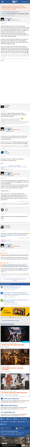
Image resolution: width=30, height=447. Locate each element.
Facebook (24, 419)
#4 (28, 156)
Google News (5, 421)
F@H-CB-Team (18, 165)
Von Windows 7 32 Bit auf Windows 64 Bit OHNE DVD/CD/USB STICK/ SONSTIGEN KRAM (16, 293)
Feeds (3, 419)
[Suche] (29, 1)
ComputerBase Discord (6, 9)
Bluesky (17, 419)
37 (3, 371)
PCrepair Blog (17, 120)
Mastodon (22, 421)
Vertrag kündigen (4, 434)
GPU (9, 169)
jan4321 (5, 288)
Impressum (3, 432)
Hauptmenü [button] (2, 2)
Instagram (14, 421)
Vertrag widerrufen (20, 432)
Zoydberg (5, 295)
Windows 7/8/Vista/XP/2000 (12, 288)
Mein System (11, 165)
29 (3, 394)
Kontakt (7, 432)
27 (3, 347)
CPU (12, 169)
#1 (28, 23)
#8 (28, 250)
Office (15, 166)
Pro (9, 20)
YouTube (4, 424)
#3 (28, 133)
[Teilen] (27, 24)
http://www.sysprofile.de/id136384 (7, 120)
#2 (28, 110)
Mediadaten (12, 432)
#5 (28, 178)
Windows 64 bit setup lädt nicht (12, 287)
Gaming (4, 166)
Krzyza (5, 303)
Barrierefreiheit (12, 434)
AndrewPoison (5, 15)
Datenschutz (18, 434)
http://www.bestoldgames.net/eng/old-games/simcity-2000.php (15, 266)
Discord (10, 419)
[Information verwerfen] (28, 6)
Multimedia (10, 166)
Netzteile (19, 166)
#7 (28, 231)
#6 (28, 214)
